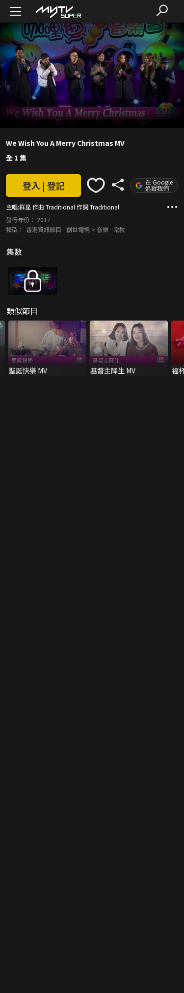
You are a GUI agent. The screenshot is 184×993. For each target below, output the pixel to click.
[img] (58, 11)
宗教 (119, 229)
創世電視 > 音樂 (87, 229)
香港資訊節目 (43, 229)
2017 (44, 219)
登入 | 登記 (44, 185)
